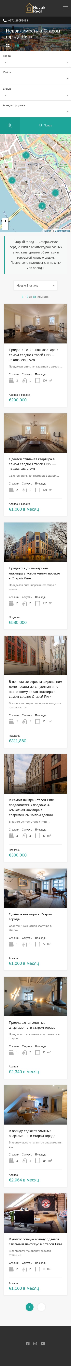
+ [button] (5, 221)
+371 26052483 (18, 20)
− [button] (5, 227)
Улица (7, 88)
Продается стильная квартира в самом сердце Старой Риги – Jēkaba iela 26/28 (33, 355)
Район (7, 72)
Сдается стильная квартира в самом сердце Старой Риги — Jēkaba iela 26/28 (32, 464)
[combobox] (35, 62)
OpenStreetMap (62, 230)
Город (7, 55)
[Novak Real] (35, 11)
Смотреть (35, 335)
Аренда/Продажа (14, 105)
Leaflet (47, 230)
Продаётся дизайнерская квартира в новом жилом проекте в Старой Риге (34, 573)
